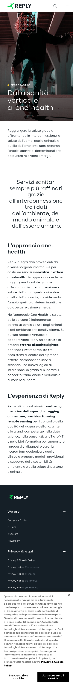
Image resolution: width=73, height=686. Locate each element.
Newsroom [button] (13, 541)
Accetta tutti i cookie (53, 676)
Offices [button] (11, 527)
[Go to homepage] (19, 6)
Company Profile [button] (17, 520)
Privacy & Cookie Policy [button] (21, 560)
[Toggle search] (55, 6)
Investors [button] (12, 534)
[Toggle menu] (67, 6)
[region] (36, 638)
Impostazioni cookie (18, 676)
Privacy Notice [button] (23, 567)
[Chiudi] (69, 595)
